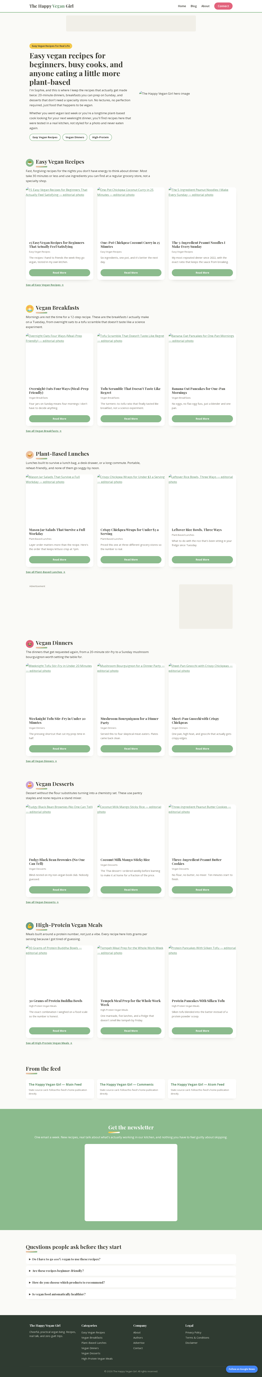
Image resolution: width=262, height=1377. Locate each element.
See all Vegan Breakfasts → (44, 431)
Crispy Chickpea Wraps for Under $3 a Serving (130, 531)
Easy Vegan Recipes (45, 137)
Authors (138, 1337)
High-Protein (100, 137)
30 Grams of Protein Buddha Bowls (55, 1000)
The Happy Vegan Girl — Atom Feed (197, 1084)
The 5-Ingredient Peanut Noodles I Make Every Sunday (198, 244)
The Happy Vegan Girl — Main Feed (55, 1084)
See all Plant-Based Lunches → (45, 572)
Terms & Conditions (197, 1337)
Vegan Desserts (90, 1353)
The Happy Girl (51, 6)
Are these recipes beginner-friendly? (58, 1271)
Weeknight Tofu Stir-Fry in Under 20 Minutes (57, 720)
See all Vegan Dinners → (41, 761)
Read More (59, 272)
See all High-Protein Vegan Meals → (49, 1043)
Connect (223, 6)
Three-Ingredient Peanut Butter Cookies (197, 861)
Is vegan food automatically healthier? (59, 1294)
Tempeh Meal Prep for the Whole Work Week (131, 1002)
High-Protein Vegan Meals (97, 1358)
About (205, 6)
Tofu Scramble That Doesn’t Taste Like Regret (131, 390)
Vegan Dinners (75, 137)
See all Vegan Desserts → (42, 902)
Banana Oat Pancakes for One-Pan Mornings (198, 390)
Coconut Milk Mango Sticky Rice (125, 859)
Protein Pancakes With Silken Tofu (198, 1000)
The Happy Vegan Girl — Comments (126, 1084)
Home (182, 6)
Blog (194, 6)
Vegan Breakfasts (91, 1337)
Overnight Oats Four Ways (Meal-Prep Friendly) (58, 390)
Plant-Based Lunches (93, 1342)
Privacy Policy (193, 1332)
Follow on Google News (242, 1369)
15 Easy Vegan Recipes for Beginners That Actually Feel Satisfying (56, 244)
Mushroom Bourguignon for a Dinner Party (129, 720)
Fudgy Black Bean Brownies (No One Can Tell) (57, 861)
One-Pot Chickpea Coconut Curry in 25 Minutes (130, 244)
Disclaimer (191, 1342)
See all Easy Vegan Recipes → (45, 285)
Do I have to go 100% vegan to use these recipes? (66, 1259)
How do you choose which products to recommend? (68, 1282)
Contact (138, 1348)
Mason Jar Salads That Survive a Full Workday (57, 531)
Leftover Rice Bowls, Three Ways (197, 529)
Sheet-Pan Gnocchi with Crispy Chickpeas (195, 720)
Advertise (139, 1342)
